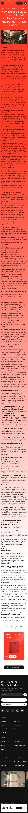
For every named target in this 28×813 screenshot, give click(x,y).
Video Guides (4, 729)
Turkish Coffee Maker (15, 8)
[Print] (21, 626)
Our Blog (8, 8)
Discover (19, 808)
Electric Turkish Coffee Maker (16, 499)
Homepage (3, 8)
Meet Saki (3, 721)
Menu (18, 3)
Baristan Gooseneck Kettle (20, 762)
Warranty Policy (17, 725)
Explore (11, 656)
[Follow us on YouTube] (22, 710)
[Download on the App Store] (2, 710)
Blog (15, 729)
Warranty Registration (19, 745)
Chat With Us (5, 741)
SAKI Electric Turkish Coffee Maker (12, 460)
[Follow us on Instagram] (17, 710)
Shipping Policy (5, 725)
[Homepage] (2, 3)
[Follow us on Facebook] (12, 710)
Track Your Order (18, 741)
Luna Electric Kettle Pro (6, 762)
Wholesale (3, 732)
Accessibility (4, 745)
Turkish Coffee (4, 758)
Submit (25, 694)
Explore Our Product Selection (13, 667)
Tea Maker (3, 765)
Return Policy (17, 721)
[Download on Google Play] (7, 710)
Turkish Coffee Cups (19, 765)
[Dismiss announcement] (24, 808)
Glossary (3, 749)
